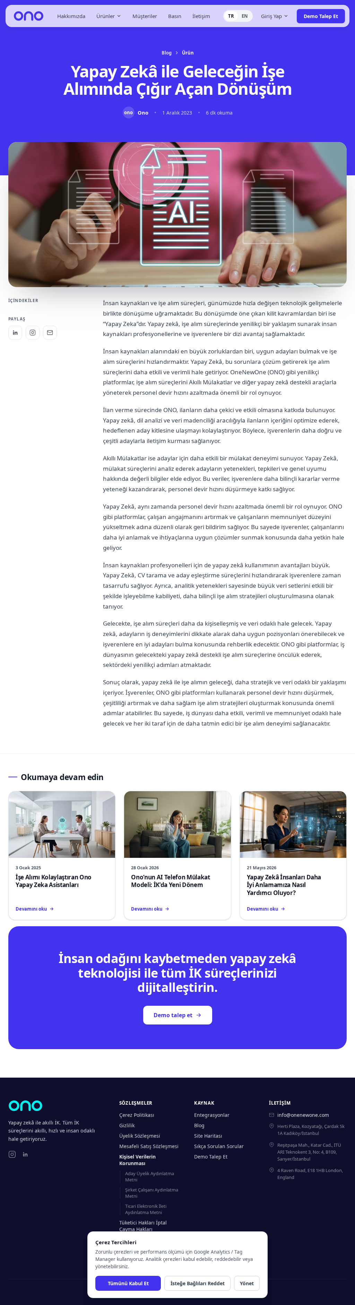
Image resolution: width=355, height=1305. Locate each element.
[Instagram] (33, 333)
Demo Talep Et (321, 16)
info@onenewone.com (303, 1115)
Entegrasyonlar (212, 1115)
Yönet (247, 1283)
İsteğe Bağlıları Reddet (198, 1283)
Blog (167, 53)
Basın (174, 15)
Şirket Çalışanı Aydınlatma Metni (151, 1193)
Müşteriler (144, 15)
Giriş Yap (271, 15)
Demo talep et (173, 1015)
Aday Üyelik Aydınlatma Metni (149, 1176)
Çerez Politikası (136, 1115)
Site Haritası (208, 1135)
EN (245, 16)
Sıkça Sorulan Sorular (219, 1146)
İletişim (201, 15)
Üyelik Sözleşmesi (139, 1135)
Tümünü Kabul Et (128, 1283)
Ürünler (105, 15)
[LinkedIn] (15, 333)
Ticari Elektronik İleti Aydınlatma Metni (145, 1209)
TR (231, 16)
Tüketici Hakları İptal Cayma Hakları (143, 1225)
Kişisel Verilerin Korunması (137, 1159)
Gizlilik (127, 1125)
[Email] (50, 333)
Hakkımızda (71, 15)
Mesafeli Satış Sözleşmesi (149, 1146)
